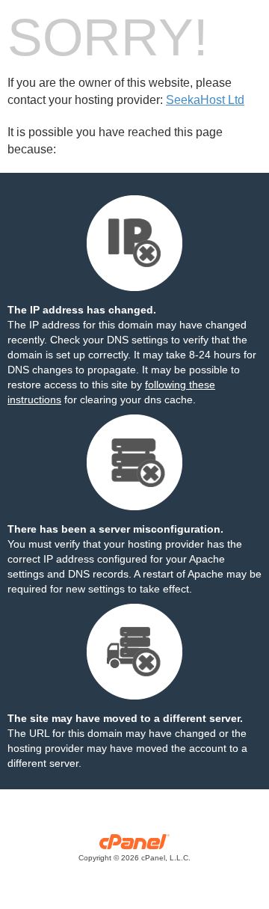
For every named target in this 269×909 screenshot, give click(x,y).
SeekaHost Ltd (205, 100)
